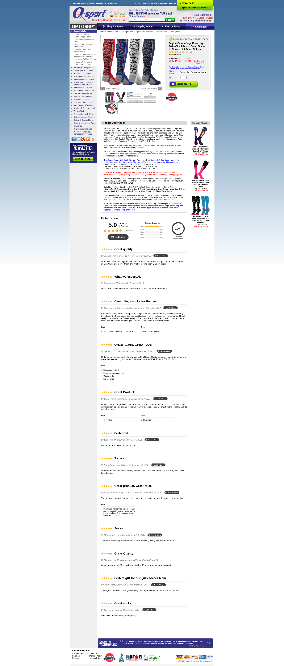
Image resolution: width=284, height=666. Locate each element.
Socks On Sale (112, 32)
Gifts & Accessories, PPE (83, 93)
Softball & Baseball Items (83, 120)
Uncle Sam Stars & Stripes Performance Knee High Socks (200, 149)
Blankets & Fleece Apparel (84, 108)
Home (137, 3)
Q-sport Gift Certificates (83, 129)
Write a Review (118, 237)
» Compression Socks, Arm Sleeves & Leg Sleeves (84, 55)
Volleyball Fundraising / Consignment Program (83, 133)
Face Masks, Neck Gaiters (84, 114)
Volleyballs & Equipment (83, 102)
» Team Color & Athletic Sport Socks (83, 46)
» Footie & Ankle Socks (83, 62)
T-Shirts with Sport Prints (83, 71)
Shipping (163, 3)
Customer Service (149, 3)
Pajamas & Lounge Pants (84, 68)
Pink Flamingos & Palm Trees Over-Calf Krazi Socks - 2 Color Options (201, 219)
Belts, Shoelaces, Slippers (84, 117)
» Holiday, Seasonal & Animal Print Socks (82, 50)
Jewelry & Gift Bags (81, 99)
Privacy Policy (95, 656)
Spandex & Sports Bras (83, 87)
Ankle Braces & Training (83, 105)
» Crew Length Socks (82, 37)
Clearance (78, 126)
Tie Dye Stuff (79, 111)
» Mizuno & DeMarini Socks (85, 59)
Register (99, 3)
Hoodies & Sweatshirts (83, 74)
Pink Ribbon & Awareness (84, 76)
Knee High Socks (127, 32)
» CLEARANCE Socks (82, 65)
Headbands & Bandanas (83, 96)
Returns (172, 3)
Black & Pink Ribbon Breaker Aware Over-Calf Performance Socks (201, 184)
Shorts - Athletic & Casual (84, 79)
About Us (93, 654)
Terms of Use (95, 658)
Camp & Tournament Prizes (85, 123)
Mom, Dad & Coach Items (84, 90)
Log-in (91, 3)
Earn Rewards (111, 3)
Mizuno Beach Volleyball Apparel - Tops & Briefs (83, 83)
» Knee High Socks (81, 34)
